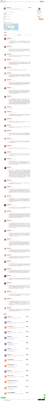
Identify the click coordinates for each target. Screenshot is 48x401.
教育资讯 (7, 399)
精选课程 (18, 399)
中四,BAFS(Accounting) (11, 380)
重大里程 (12, 399)
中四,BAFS (9, 331)
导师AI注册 (33, 399)
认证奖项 (9, 399)
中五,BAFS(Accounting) (11, 386)
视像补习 (15, 399)
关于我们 (4, 399)
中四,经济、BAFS (10, 375)
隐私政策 (26, 399)
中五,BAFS (8, 7)
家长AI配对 (29, 399)
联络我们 (20, 399)
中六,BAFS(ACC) (10, 326)
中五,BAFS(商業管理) (11, 392)
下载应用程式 (23, 399)
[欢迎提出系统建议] (45, 398)
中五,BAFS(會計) (10, 359)
